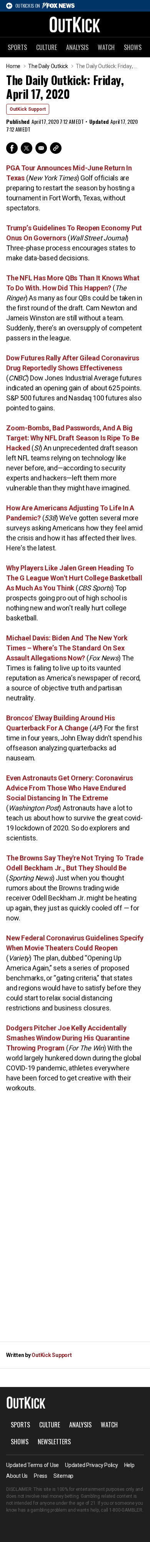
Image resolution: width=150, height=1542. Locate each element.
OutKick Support (28, 109)
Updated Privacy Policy (91, 1465)
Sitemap (63, 1476)
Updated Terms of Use (32, 1465)
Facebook (12, 148)
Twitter (26, 148)
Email (41, 148)
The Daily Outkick (48, 66)
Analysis (77, 47)
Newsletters (54, 1441)
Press (40, 1476)
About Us (17, 1476)
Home (13, 66)
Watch (106, 47)
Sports (17, 47)
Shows (133, 47)
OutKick (75, 24)
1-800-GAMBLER (125, 1510)
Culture (46, 47)
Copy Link (56, 148)
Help (129, 1465)
